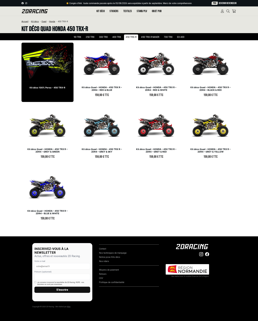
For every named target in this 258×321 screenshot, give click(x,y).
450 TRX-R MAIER (150, 37)
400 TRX (116, 37)
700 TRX (168, 37)
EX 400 (180, 37)
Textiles (127, 11)
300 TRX (103, 37)
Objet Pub (157, 11)
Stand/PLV (142, 11)
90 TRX (77, 37)
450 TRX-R (131, 37)
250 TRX (90, 37)
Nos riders (104, 261)
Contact (102, 248)
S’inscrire (62, 289)
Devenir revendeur (224, 3)
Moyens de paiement (109, 270)
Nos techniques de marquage (113, 253)
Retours (102, 274)
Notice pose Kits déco (109, 257)
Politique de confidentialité (111, 282)
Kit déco (100, 11)
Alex (68, 307)
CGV (101, 278)
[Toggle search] (228, 11)
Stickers (114, 11)
